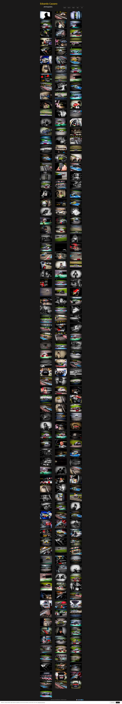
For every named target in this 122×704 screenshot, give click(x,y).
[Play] (76, 699)
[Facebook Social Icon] (78, 699)
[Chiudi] (120, 702)
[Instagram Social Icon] (79, 699)
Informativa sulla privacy (41, 702)
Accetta (118, 702)
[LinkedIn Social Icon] (82, 699)
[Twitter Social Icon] (81, 699)
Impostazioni (112, 702)
